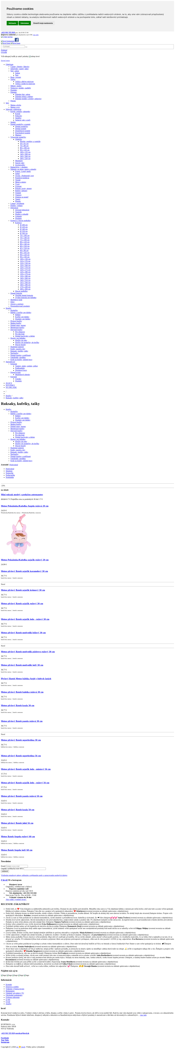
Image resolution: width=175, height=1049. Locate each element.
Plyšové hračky (16, 422)
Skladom (9, 471)
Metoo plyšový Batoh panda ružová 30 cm (21, 721)
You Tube (5, 1040)
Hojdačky (14, 411)
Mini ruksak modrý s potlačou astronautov (22, 494)
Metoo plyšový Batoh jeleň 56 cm (17, 823)
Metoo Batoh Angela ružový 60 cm (18, 836)
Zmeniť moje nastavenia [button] (43, 23)
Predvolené (14, 465)
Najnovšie (9, 473)
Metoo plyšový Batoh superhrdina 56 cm (21, 755)
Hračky (8, 396)
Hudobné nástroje (17, 448)
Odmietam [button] (24, 23)
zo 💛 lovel (20, 1047)
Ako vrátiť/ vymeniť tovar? (16, 899)
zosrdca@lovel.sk (22, 1033)
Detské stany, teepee (18, 426)
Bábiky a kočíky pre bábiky (20, 414)
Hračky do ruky (21, 441)
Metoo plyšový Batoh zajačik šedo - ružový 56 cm (25, 782)
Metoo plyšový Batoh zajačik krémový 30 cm (23, 590)
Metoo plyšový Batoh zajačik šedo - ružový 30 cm (25, 619)
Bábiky (18, 416)
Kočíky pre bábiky (22, 418)
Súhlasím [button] (12, 23)
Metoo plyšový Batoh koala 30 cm (17, 705)
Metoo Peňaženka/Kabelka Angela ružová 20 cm (24, 506)
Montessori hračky (17, 429)
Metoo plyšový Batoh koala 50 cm (17, 809)
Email (3, 866)
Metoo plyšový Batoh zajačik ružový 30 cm (22, 603)
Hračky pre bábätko (17, 439)
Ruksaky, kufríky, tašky (14, 398)
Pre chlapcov (20, 433)
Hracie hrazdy (20, 446)
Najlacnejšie (10, 475)
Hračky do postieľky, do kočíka (27, 444)
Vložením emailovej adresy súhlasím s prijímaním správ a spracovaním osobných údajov (34, 875)
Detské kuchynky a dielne (25, 437)
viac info (143, 1015)
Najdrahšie (10, 477)
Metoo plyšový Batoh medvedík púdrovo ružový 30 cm (28, 651)
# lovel (4, 880)
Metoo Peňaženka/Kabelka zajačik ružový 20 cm (25, 560)
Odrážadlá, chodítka (18, 459)
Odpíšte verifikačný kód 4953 (12, 869)
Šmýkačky (14, 454)
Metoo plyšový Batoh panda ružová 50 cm (21, 796)
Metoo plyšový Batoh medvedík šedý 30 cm (22, 665)
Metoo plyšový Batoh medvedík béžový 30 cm (23, 632)
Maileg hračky (15, 424)
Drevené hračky (16, 431)
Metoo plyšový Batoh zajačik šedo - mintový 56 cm (26, 769)
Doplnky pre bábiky (22, 420)
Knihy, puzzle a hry (17, 450)
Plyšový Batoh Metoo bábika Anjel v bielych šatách (26, 678)
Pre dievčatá (19, 435)
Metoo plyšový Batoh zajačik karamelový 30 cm (24, 571)
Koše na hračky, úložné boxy (21, 461)
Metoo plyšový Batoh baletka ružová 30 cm (22, 692)
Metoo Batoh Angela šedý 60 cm (16, 850)
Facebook (5, 1038)
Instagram (5, 1042)
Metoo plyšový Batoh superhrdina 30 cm (21, 740)
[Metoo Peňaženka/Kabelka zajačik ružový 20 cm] (20, 555)
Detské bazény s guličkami (20, 456)
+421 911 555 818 (8, 1033)
